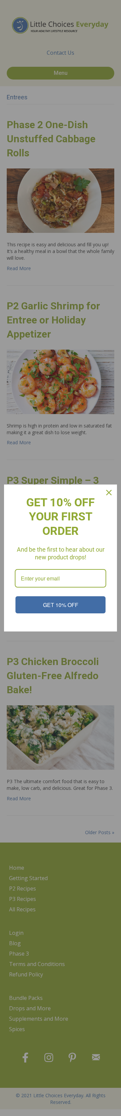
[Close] (109, 493)
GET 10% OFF (60, 605)
